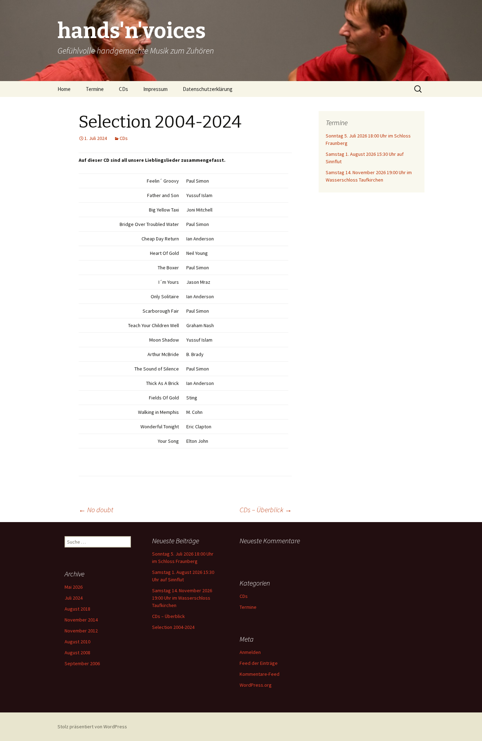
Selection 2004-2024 (173, 627)
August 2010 (77, 641)
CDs (123, 89)
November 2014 (81, 620)
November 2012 (81, 630)
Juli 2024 (74, 598)
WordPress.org (256, 685)
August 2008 (77, 652)
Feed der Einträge (259, 663)
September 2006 (82, 663)
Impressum (155, 89)
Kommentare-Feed (259, 674)
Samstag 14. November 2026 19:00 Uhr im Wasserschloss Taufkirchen (182, 597)
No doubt (96, 509)
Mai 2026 (74, 587)
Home (64, 89)
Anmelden (250, 652)
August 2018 (77, 609)
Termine (95, 89)
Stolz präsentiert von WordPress (92, 726)
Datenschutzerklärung (208, 89)
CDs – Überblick (266, 509)
